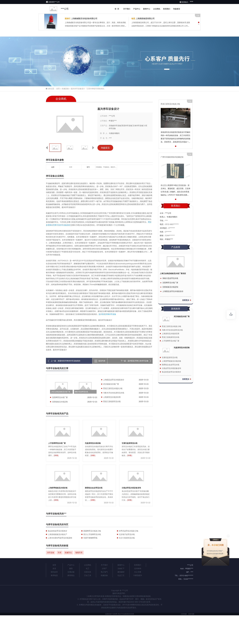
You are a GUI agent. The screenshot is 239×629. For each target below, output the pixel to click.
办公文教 (137, 572)
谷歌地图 (191, 614)
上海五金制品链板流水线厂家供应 (62, 392)
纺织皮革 (54, 572)
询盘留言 (176, 9)
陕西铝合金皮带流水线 (93, 488)
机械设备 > (66, 89)
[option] (119, 61)
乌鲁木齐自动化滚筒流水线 (113, 393)
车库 (59, 552)
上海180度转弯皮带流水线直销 (60, 538)
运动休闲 (137, 568)
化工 (87, 568)
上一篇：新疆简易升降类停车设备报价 (65, 361)
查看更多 (185, 300)
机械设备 (104, 575)
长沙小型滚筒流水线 (127, 538)
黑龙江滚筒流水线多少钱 (112, 388)
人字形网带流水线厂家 (57, 443)
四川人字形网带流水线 (92, 534)
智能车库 (78, 552)
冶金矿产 (121, 568)
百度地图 (184, 614)
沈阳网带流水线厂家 (60, 397)
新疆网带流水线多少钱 (92, 531)
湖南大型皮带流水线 (81, 392)
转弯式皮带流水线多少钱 (128, 531)
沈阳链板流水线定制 (60, 402)
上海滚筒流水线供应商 (112, 397)
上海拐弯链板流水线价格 (57, 488)
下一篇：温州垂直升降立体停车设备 (135, 361)
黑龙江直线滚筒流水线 (112, 401)
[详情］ (57, 455)
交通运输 (70, 572)
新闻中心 (146, 9)
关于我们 (126, 9)
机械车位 (68, 552)
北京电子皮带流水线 (127, 534)
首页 (117, 9)
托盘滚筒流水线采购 (93, 443)
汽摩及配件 (137, 575)
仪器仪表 (87, 572)
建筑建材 (121, 572)
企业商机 (156, 9)
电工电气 (104, 572)
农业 (54, 568)
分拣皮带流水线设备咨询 (131, 488)
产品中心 (136, 9)
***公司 (65, 8)
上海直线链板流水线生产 (57, 534)
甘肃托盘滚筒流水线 (129, 443)
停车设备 (50, 552)
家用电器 (54, 575)
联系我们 (166, 9)
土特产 (104, 568)
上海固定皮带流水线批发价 (113, 380)
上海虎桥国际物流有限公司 (80, 18)
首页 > (58, 89)
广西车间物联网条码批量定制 (172, 157)
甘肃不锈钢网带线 (90, 538)
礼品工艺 (121, 575)
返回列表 (101, 361)
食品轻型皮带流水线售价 (57, 531)
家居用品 (70, 575)
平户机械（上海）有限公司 (148, 18)
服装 (71, 568)
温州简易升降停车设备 (107, 314)
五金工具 (87, 575)
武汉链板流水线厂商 (111, 384)
